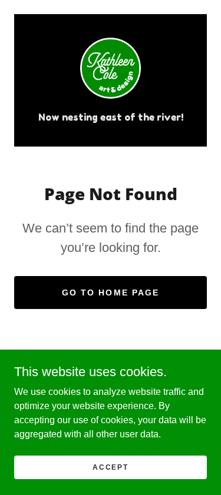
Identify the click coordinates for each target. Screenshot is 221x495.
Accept (110, 467)
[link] (110, 70)
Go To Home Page (110, 292)
